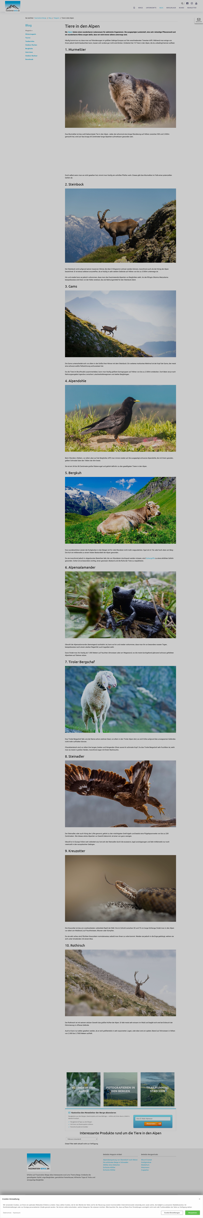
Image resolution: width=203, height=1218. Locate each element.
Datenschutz (7, 1213)
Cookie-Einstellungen (172, 1213)
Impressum (16, 1213)
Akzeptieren (192, 1213)
